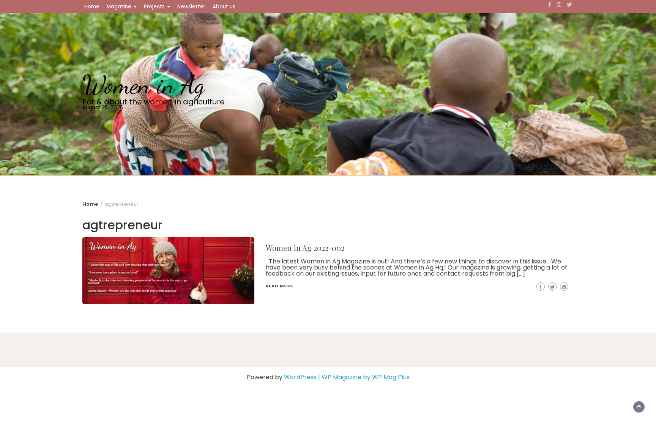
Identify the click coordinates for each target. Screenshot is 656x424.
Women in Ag (143, 84)
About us (224, 6)
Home (91, 6)
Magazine (120, 6)
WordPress (300, 377)
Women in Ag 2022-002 (305, 248)
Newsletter (191, 6)
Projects (155, 6)
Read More (280, 286)
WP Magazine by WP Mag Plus (366, 377)
